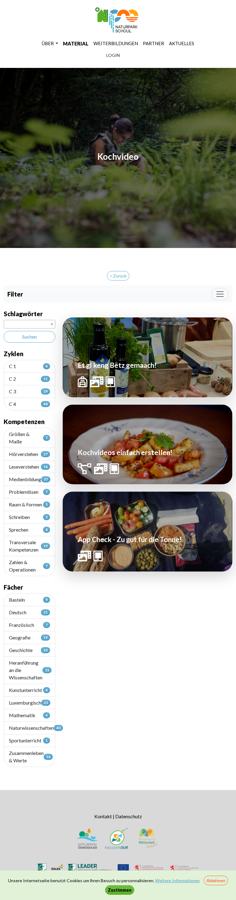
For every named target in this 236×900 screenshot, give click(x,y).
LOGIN (113, 55)
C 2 (28, 379)
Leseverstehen (28, 467)
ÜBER (48, 43)
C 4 (28, 404)
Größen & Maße (28, 437)
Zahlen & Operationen (28, 565)
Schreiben (28, 517)
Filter (15, 294)
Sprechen (28, 530)
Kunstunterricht (28, 690)
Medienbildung (28, 479)
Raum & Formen (28, 504)
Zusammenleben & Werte (29, 756)
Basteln (28, 600)
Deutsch (28, 612)
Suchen (29, 337)
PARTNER (153, 43)
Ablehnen (215, 880)
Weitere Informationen (177, 880)
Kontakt (103, 816)
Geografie (28, 637)
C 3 (28, 391)
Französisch (28, 625)
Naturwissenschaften (32, 728)
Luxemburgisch (28, 702)
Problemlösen (28, 492)
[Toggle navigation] (220, 294)
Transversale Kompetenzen (28, 545)
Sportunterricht (28, 740)
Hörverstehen (28, 454)
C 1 (28, 366)
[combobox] (29, 324)
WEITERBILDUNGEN (115, 43)
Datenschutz (128, 816)
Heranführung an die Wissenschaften (29, 670)
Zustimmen (120, 890)
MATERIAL (75, 43)
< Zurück (118, 275)
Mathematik (28, 715)
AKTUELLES (181, 43)
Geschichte (28, 650)
